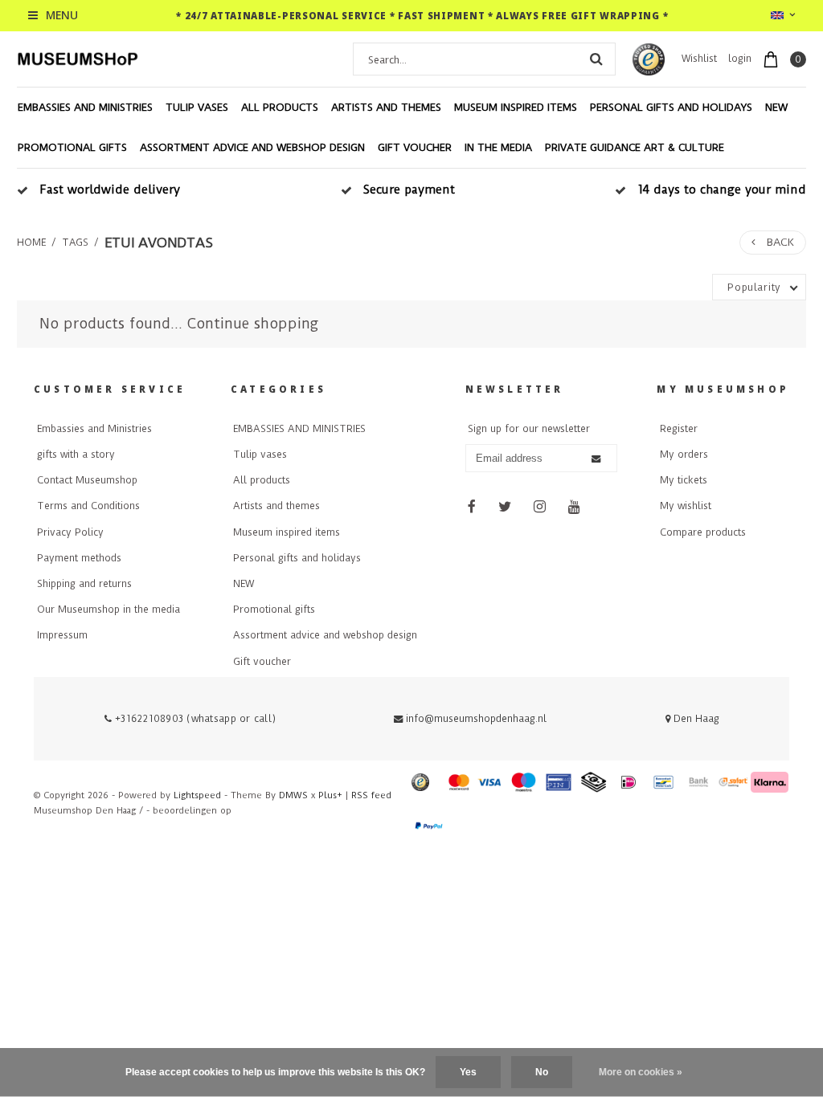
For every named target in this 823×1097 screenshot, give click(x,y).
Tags (75, 242)
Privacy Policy (70, 532)
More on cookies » (640, 1072)
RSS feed (371, 795)
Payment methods (79, 558)
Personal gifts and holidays (671, 107)
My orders (684, 454)
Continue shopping (252, 323)
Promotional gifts (72, 147)
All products (279, 107)
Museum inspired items (515, 107)
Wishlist (699, 58)
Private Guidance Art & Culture (634, 147)
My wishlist (685, 506)
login (739, 58)
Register (679, 428)
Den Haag (694, 718)
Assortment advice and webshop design (252, 147)
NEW (776, 107)
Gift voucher (415, 147)
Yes (468, 1072)
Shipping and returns (84, 583)
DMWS (293, 795)
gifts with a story (76, 454)
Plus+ (330, 795)
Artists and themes (386, 107)
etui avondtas (158, 242)
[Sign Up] (596, 458)
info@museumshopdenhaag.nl (476, 718)
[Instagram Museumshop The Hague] (540, 507)
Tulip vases (197, 107)
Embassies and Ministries (94, 428)
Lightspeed (197, 795)
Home (31, 242)
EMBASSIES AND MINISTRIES (85, 107)
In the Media (498, 147)
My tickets (683, 480)
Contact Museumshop (87, 480)
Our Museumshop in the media (108, 609)
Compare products (703, 532)
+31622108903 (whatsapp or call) (194, 718)
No (541, 1072)
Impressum (62, 635)
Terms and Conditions (88, 506)
